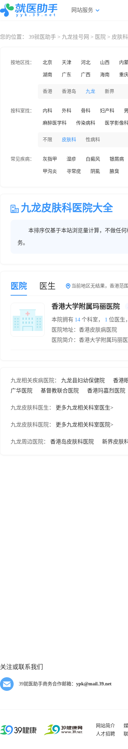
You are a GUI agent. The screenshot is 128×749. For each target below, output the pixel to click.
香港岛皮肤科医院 (72, 442)
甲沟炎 (50, 171)
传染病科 (85, 123)
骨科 (85, 110)
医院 (100, 37)
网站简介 (105, 725)
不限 (47, 139)
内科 (47, 110)
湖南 (47, 74)
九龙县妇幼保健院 (83, 380)
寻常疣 (74, 171)
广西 (85, 74)
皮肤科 (69, 139)
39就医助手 (42, 37)
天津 (66, 62)
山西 (105, 62)
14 (77, 319)
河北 (85, 62)
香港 (47, 91)
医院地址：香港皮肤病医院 (84, 330)
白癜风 (93, 159)
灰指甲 (50, 159)
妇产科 (107, 110)
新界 (109, 91)
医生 (47, 286)
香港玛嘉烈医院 (106, 391)
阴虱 (95, 171)
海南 (105, 74)
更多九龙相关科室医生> (84, 408)
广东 (66, 74)
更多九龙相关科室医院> (84, 425)
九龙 (90, 91)
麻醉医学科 (55, 123)
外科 (66, 110)
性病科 (93, 139)
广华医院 (21, 391)
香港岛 (69, 91)
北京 (47, 62)
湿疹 (71, 159)
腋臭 (114, 171)
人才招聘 (105, 733)
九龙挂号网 (75, 37)
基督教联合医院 (60, 391)
